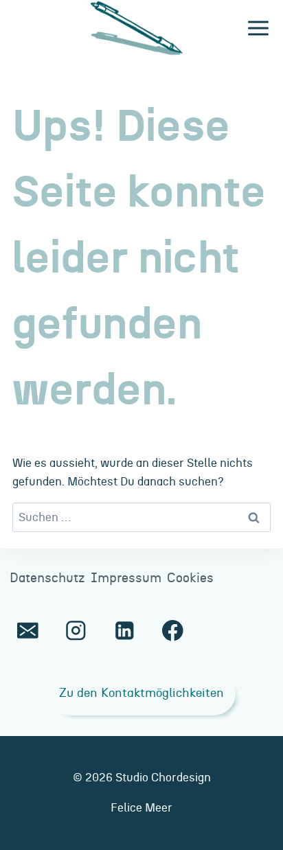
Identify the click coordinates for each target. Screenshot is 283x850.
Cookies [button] (190, 578)
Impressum (126, 578)
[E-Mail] (28, 631)
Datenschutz (47, 578)
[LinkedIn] (124, 631)
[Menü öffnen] (258, 28)
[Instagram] (76, 631)
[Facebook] (173, 631)
